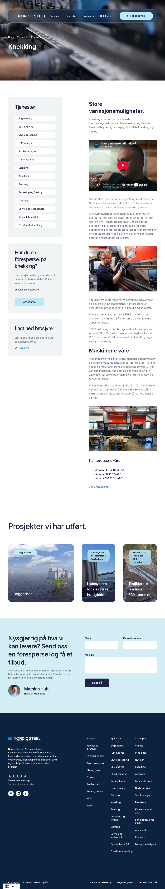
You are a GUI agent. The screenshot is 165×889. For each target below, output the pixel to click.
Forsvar (90, 777)
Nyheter (139, 759)
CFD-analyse (117, 766)
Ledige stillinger (143, 781)
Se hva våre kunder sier (21, 784)
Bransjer (54, 16)
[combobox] (11, 886)
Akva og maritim (95, 791)
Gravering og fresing (118, 818)
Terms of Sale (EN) (148, 882)
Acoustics (140, 774)
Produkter (88, 16)
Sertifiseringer (142, 795)
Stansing (115, 795)
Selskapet (140, 738)
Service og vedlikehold (117, 835)
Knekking (36, 37)
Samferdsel (93, 784)
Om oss (139, 745)
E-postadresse (132, 638)
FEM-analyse (117, 752)
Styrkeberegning (120, 759)
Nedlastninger (142, 788)
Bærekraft (140, 802)
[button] (55, 16)
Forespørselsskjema (145, 844)
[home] (30, 16)
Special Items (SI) (120, 844)
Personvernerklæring (101, 882)
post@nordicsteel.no (27, 289)
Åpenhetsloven (143, 830)
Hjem (11, 37)
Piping (90, 805)
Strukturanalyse (119, 774)
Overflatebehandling (122, 851)
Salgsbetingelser (125, 882)
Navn (88, 638)
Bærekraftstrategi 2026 (144, 821)
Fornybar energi (95, 756)
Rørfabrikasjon (118, 781)
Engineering (117, 745)
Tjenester (71, 16)
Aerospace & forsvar (92, 747)
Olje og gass (93, 770)
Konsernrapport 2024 (143, 811)
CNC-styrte (95, 203)
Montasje (115, 826)
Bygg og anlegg (95, 763)
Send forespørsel (99, 486)
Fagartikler (140, 766)
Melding (89, 654)
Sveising (115, 809)
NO (12, 886)
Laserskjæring (118, 788)
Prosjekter (140, 752)
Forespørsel (138, 15)
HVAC (90, 798)
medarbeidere (111, 362)
